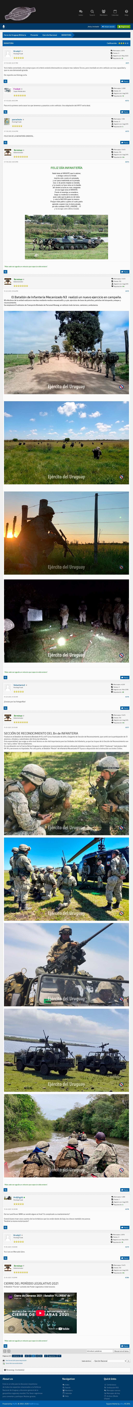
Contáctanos (111, 1385)
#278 (127, 1209)
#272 (127, 100)
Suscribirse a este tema (14, 1363)
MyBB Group (34, 1404)
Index (67, 1385)
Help (67, 1396)
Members (69, 1390)
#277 (127, 727)
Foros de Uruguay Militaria (15, 35)
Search (67, 1388)
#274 (127, 162)
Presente (34, 35)
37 (45, 1356)
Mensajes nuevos (113, 1390)
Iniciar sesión (109, 27)
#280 (127, 1277)
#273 (127, 131)
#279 (127, 1247)
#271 (127, 63)
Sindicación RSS (112, 1388)
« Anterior (16, 1356)
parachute (17, 119)
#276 (127, 697)
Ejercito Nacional (50, 35)
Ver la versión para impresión (16, 1360)
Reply (125, 81)
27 (30, 1356)
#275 (127, 291)
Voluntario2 (19, 685)
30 (41, 1356)
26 (26, 1356)
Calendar (68, 1393)
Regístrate (125, 27)
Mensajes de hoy (113, 1393)
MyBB (15, 1404)
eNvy (122, 1404)
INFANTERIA (66, 35)
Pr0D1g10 (18, 1197)
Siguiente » (52, 1356)
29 (37, 1356)
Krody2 (17, 51)
